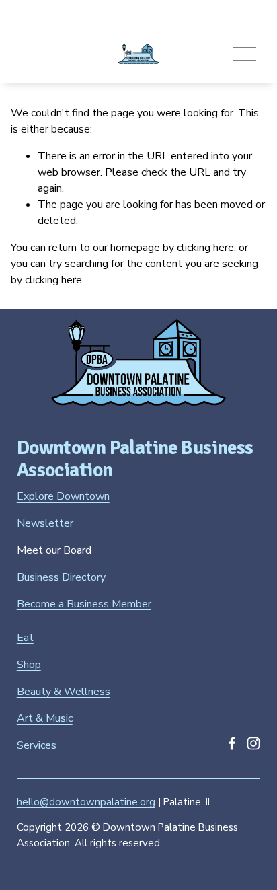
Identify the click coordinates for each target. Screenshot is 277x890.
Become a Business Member (84, 604)
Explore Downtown (63, 496)
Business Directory (61, 577)
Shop (29, 664)
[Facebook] (232, 743)
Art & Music (45, 718)
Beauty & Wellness (63, 691)
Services (36, 745)
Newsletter (45, 523)
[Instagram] (253, 743)
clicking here (205, 247)
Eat (25, 637)
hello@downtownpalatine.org (86, 802)
